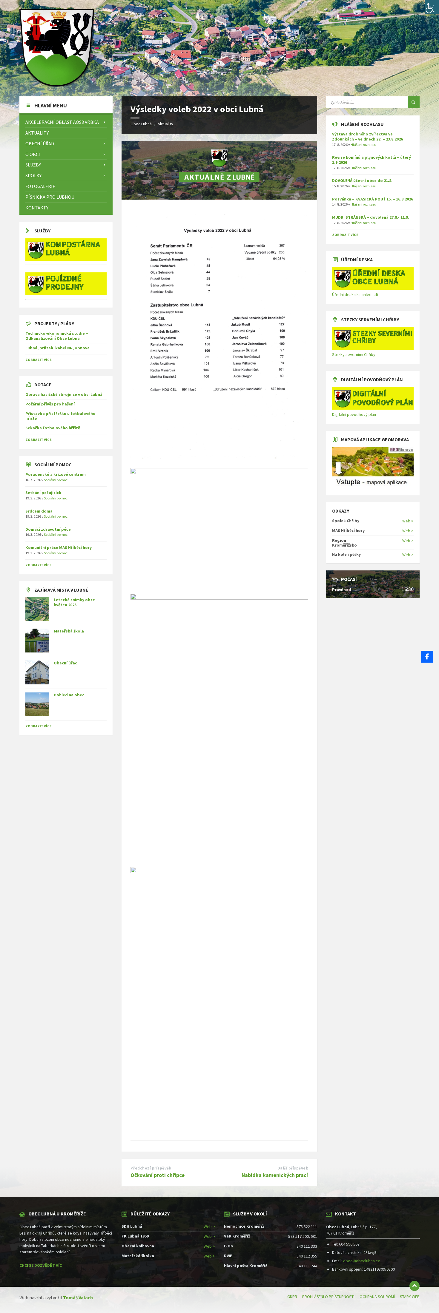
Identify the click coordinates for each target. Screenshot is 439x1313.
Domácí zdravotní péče (48, 529)
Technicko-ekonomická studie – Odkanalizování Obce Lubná (56, 336)
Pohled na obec (69, 695)
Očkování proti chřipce (158, 1175)
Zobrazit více (38, 726)
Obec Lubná (141, 123)
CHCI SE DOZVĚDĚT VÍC (40, 1265)
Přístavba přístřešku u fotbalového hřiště (60, 416)
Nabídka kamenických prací (275, 1175)
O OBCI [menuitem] (32, 154)
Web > (408, 521)
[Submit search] (414, 102)
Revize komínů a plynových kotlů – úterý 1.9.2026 (371, 160)
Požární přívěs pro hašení (50, 404)
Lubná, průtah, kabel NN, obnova (57, 348)
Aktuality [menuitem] (37, 133)
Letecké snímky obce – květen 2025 (76, 602)
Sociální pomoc (55, 480)
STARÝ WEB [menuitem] (410, 1296)
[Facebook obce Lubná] (427, 657)
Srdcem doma (39, 511)
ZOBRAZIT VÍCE (38, 359)
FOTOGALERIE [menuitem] (40, 186)
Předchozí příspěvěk (151, 1168)
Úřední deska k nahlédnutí (355, 294)
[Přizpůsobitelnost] (432, 7)
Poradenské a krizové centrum (55, 474)
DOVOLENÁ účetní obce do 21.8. (362, 180)
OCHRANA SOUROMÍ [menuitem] (377, 1296)
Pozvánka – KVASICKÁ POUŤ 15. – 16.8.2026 (372, 199)
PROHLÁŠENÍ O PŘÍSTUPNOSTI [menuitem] (328, 1296)
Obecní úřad (66, 663)
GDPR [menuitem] (292, 1296)
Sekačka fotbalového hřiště (52, 428)
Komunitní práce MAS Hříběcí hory (58, 547)
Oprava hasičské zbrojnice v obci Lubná (63, 394)
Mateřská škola (69, 631)
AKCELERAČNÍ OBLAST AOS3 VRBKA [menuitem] (62, 122)
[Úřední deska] (372, 288)
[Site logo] (56, 85)
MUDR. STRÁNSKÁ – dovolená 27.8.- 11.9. (370, 217)
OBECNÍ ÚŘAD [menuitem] (39, 143)
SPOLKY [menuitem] (33, 175)
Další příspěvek (292, 1168)
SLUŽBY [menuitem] (33, 165)
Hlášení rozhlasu (363, 144)
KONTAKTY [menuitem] (36, 208)
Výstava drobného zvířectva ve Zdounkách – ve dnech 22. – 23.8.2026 (367, 136)
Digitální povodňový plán (354, 414)
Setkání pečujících (43, 492)
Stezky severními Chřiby (353, 354)
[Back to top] (414, 1286)
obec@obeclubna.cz (361, 1260)
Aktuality (165, 123)
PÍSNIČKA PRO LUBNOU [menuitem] (49, 197)
